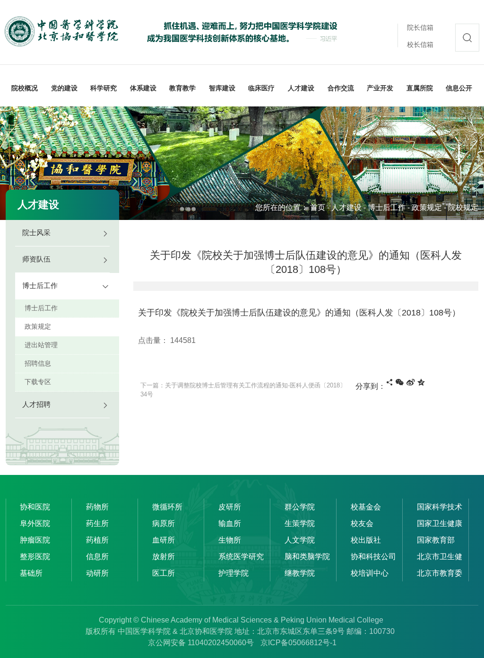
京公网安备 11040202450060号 (201, 643)
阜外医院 (35, 523)
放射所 (163, 557)
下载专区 (38, 382)
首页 (317, 207)
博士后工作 (387, 207)
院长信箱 (420, 27)
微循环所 (167, 507)
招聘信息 (38, 363)
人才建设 (346, 207)
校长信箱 (420, 44)
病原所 (163, 523)
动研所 (97, 573)
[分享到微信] (399, 382)
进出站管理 (41, 345)
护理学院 (233, 573)
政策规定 (427, 207)
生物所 (229, 540)
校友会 (362, 523)
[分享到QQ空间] (421, 382)
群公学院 (300, 507)
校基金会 (366, 507)
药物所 (97, 507)
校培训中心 (370, 573)
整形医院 (35, 557)
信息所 (97, 557)
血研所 (163, 540)
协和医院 (35, 507)
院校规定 (463, 207)
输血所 (229, 523)
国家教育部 (436, 540)
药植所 (97, 540)
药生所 (97, 523)
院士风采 (36, 232)
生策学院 (300, 523)
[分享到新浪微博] (410, 382)
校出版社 (366, 540)
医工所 (163, 573)
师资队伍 (36, 259)
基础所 (31, 573)
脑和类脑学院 (307, 557)
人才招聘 (36, 404)
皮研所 (229, 507)
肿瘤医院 (35, 540)
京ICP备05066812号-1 (298, 643)
